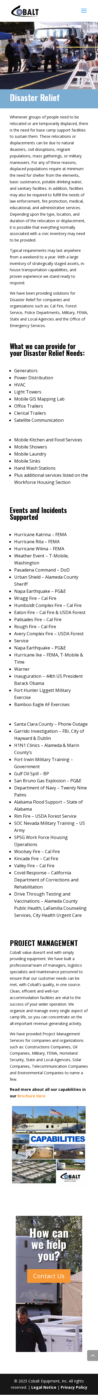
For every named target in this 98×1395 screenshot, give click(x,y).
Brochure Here (31, 1095)
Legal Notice (43, 1387)
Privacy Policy (74, 1387)
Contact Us (49, 1276)
